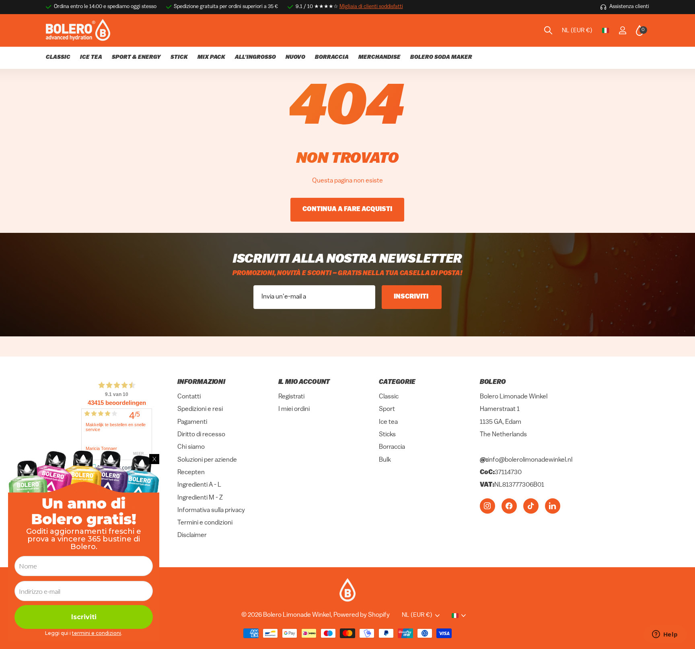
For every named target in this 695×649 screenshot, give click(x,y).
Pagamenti (192, 422)
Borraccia (392, 447)
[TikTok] (531, 505)
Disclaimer (192, 535)
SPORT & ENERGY (136, 57)
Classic (389, 397)
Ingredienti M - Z (200, 497)
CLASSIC (58, 57)
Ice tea (388, 422)
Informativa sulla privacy (211, 510)
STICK (179, 57)
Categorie (397, 382)
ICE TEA (91, 57)
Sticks (387, 434)
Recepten (191, 472)
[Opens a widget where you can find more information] (665, 635)
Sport (387, 409)
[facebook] (509, 505)
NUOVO (295, 57)
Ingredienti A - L (199, 485)
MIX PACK (211, 57)
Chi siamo (191, 447)
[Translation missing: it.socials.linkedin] (552, 505)
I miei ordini (294, 409)
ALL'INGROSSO (255, 57)
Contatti (189, 397)
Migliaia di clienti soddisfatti (371, 6)
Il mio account (304, 382)
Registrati (291, 397)
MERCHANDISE (379, 57)
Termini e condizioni (204, 523)
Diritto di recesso (201, 434)
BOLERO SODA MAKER (441, 57)
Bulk (385, 460)
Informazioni (201, 382)
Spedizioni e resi (200, 409)
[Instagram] (487, 505)
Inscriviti (412, 297)
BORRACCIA (332, 57)
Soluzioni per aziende (207, 460)
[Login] (622, 30)
